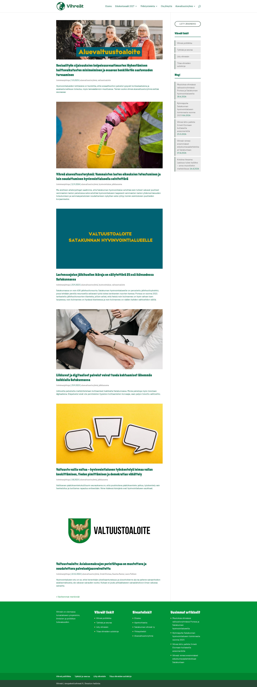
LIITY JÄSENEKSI (187, 24)
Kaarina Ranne (118, 574)
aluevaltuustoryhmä (88, 80)
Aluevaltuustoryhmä (184, 6)
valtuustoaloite (104, 80)
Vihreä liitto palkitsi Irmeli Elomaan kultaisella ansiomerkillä (184, 647)
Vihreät (59, 683)
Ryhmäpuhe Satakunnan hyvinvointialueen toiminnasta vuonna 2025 (186, 109)
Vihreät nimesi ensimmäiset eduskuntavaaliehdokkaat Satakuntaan (185, 659)
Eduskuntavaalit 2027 (124, 6)
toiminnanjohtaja (63, 80)
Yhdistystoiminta (147, 6)
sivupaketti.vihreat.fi (74, 683)
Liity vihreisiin (183, 56)
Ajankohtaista (140, 622)
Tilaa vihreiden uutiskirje (107, 631)
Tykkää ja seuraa (185, 50)
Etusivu (108, 6)
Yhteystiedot (140, 631)
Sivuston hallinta (92, 683)
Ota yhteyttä (166, 6)
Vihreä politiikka (184, 43)
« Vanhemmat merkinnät (68, 596)
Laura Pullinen (130, 574)
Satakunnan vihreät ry (144, 627)
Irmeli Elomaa (106, 574)
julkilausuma (117, 184)
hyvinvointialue (105, 184)
